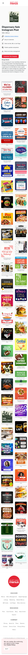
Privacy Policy (21, 626)
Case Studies (9, 611)
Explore (14, 614)
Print (3, 611)
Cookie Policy (11, 645)
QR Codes (5, 603)
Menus (3, 596)
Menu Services (21, 603)
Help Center (22, 611)
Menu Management (11, 596)
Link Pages (13, 603)
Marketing (12, 599)
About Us (11, 623)
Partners (22, 623)
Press (17, 623)
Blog (16, 611)
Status (14, 629)
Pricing (5, 623)
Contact (5, 626)
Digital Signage (23, 596)
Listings (6, 599)
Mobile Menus (20, 599)
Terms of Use (12, 626)
